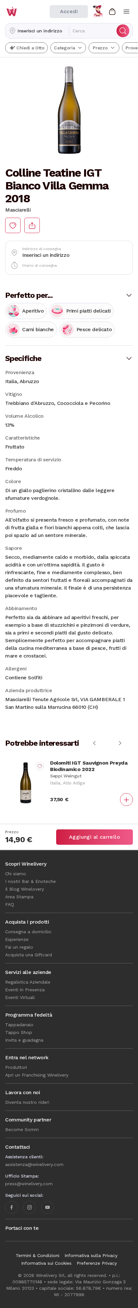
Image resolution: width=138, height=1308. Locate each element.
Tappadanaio (19, 1024)
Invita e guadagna (24, 1040)
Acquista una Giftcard (28, 954)
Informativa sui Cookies (46, 1263)
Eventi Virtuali (20, 997)
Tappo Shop (18, 1032)
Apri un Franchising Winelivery (36, 1074)
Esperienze (17, 939)
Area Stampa (19, 896)
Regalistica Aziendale (27, 982)
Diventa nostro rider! (27, 1102)
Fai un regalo (19, 947)
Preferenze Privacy (97, 1263)
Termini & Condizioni (37, 1255)
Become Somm (22, 1129)
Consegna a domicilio (28, 931)
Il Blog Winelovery (24, 889)
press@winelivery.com (29, 1183)
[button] (37, 30)
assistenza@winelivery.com (34, 1164)
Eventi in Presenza (25, 989)
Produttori (16, 1067)
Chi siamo (15, 873)
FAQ (9, 904)
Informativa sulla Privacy (91, 1255)
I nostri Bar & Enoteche (30, 881)
